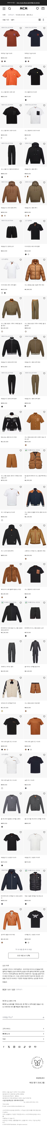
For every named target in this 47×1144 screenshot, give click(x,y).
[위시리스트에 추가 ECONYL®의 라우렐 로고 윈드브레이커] (20, 871)
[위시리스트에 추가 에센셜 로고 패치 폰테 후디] (20, 183)
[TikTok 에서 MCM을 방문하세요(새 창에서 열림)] (25, 1047)
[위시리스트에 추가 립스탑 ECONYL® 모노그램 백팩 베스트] (44, 451)
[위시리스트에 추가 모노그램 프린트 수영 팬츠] (44, 678)
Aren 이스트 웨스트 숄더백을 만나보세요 (28, 2)
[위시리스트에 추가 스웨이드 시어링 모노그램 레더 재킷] (44, 526)
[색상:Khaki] (25, 176)
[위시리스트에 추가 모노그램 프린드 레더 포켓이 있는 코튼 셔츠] (44, 412)
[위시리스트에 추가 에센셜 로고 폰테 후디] (44, 144)
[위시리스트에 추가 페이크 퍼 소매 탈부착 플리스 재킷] (20, 564)
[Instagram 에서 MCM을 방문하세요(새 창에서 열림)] (14, 1047)
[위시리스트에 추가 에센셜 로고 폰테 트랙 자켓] (20, 337)
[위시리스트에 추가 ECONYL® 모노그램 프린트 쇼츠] (44, 603)
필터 (12, 20)
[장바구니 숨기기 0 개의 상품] (42, 8)
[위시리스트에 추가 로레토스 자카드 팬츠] (20, 641)
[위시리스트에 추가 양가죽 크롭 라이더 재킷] (20, 909)
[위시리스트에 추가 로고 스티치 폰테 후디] (20, 526)
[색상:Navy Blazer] (4, 61)
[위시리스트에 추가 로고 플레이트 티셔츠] (44, 67)
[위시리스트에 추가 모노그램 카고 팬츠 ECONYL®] (20, 144)
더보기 (5, 982)
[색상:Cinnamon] (2, 61)
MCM (4, 989)
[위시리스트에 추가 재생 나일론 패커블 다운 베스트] (44, 871)
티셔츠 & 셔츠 (20, 15)
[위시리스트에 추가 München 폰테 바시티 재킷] (20, 412)
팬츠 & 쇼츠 (30, 15)
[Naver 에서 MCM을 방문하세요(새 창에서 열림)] (35, 1047)
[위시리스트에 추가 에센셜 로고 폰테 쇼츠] (20, 221)
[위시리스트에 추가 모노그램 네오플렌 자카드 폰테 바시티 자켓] (44, 487)
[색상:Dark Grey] (2, 827)
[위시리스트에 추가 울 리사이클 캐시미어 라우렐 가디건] (44, 794)
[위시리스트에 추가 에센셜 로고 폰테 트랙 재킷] (44, 337)
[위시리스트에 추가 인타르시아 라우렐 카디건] (20, 678)
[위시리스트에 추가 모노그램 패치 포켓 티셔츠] (20, 105)
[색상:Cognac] (27, 176)
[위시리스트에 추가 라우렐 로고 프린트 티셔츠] (44, 909)
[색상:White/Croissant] (2, 711)
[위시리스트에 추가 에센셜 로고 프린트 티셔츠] (20, 832)
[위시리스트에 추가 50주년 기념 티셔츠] (20, 28)
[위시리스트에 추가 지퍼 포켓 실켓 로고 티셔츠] (20, 716)
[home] (23, 9)
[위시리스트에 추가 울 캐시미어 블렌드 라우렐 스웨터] (20, 794)
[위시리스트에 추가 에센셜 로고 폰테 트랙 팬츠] (20, 373)
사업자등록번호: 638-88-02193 (13, 1100)
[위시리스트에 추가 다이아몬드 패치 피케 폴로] (44, 221)
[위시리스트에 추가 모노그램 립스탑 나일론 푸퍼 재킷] (44, 260)
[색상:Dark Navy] (2, 904)
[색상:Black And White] (1, 137)
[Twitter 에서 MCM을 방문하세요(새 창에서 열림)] (9, 1047)
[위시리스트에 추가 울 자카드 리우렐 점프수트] (44, 641)
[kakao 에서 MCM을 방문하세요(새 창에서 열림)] (30, 1047)
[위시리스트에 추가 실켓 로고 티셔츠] (44, 755)
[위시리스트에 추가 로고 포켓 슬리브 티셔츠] (20, 487)
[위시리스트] (37, 8)
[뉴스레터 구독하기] (43, 1017)
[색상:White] (28, 254)
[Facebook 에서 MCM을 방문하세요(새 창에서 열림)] (4, 1047)
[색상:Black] (26, 100)
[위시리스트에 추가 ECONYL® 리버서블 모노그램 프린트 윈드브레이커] (20, 603)
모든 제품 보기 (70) (23, 955)
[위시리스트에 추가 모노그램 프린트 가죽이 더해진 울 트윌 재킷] (20, 298)
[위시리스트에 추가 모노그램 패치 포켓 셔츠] (20, 67)
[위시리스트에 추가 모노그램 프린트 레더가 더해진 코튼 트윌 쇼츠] (20, 451)
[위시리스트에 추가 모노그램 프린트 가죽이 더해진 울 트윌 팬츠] (44, 298)
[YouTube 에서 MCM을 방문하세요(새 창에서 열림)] (19, 1047)
